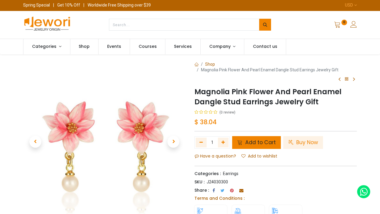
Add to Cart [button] (260, 142)
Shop (210, 64)
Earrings (230, 173)
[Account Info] (353, 25)
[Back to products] (346, 79)
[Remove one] (201, 142)
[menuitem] (84, 46)
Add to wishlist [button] (262, 156)
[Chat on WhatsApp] (363, 191)
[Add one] (223, 142)
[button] (35, 142)
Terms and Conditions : (219, 198)
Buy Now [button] (306, 142)
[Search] (265, 25)
